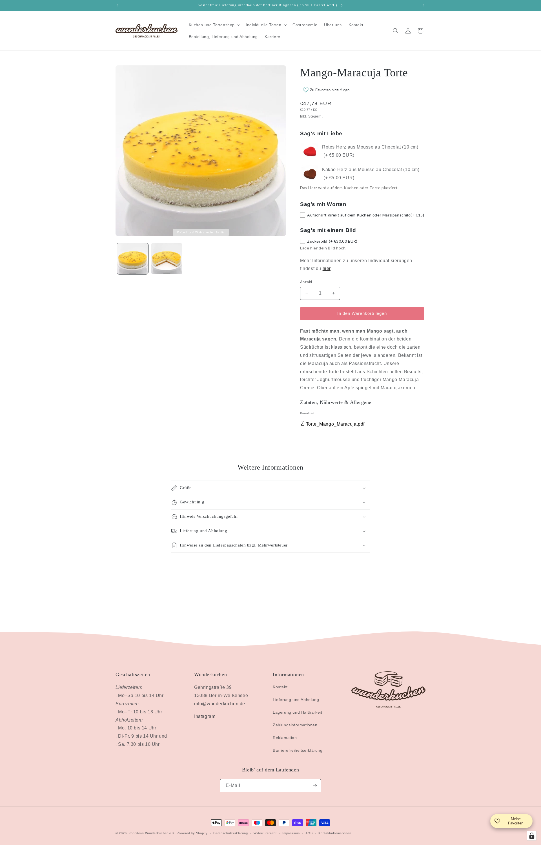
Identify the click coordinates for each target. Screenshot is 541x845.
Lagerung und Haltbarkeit (297, 712)
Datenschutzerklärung (230, 833)
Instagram (204, 716)
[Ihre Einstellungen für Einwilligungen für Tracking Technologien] (531, 835)
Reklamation (285, 737)
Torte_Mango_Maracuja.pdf (335, 424)
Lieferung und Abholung (296, 699)
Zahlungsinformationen (295, 725)
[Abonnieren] (315, 785)
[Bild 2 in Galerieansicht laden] (166, 258)
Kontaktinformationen (334, 833)
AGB (308, 833)
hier (327, 268)
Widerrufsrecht (265, 833)
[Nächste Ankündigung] (423, 5)
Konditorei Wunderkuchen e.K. (152, 833)
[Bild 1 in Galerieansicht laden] (132, 258)
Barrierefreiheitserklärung (298, 750)
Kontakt (280, 687)
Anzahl (306, 282)
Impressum (291, 833)
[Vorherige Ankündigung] (117, 5)
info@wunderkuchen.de (219, 703)
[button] (214, 25)
